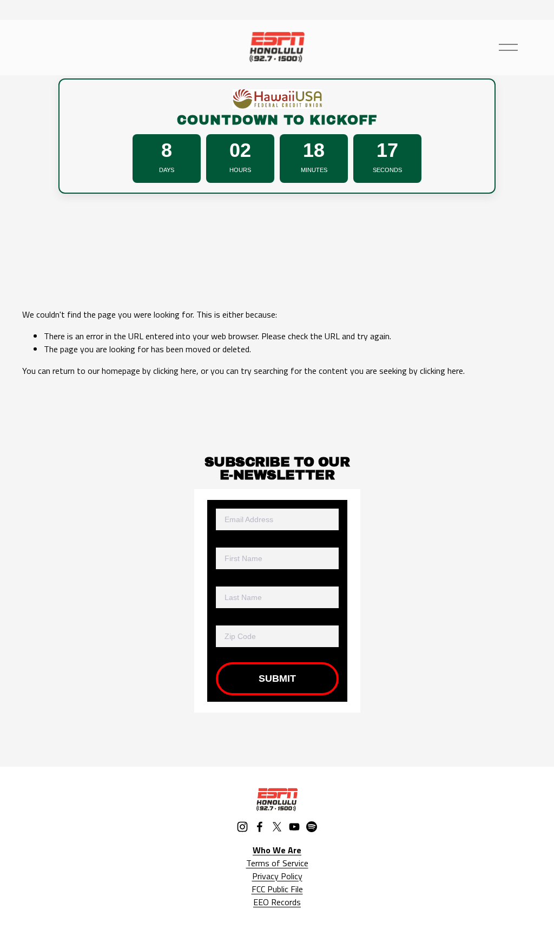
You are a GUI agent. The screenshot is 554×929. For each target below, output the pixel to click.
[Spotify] (311, 826)
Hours (240, 170)
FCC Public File (277, 888)
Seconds (387, 170)
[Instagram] (242, 826)
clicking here (174, 370)
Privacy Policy (277, 875)
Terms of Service (277, 862)
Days (166, 170)
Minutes (314, 170)
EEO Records (277, 901)
